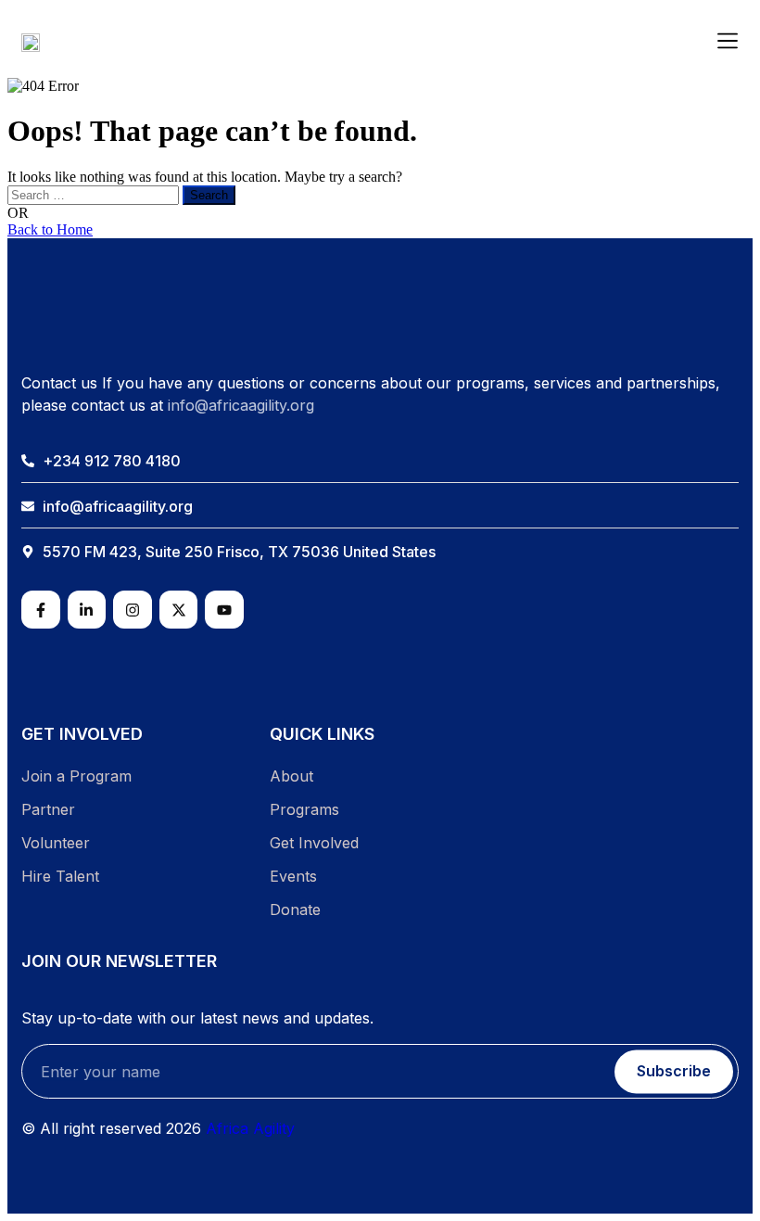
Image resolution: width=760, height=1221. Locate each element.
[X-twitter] (178, 610)
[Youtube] (224, 610)
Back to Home (50, 229)
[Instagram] (132, 610)
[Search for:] (95, 194)
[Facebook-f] (40, 610)
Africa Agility (250, 1128)
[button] (728, 42)
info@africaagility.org (241, 405)
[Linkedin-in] (87, 610)
